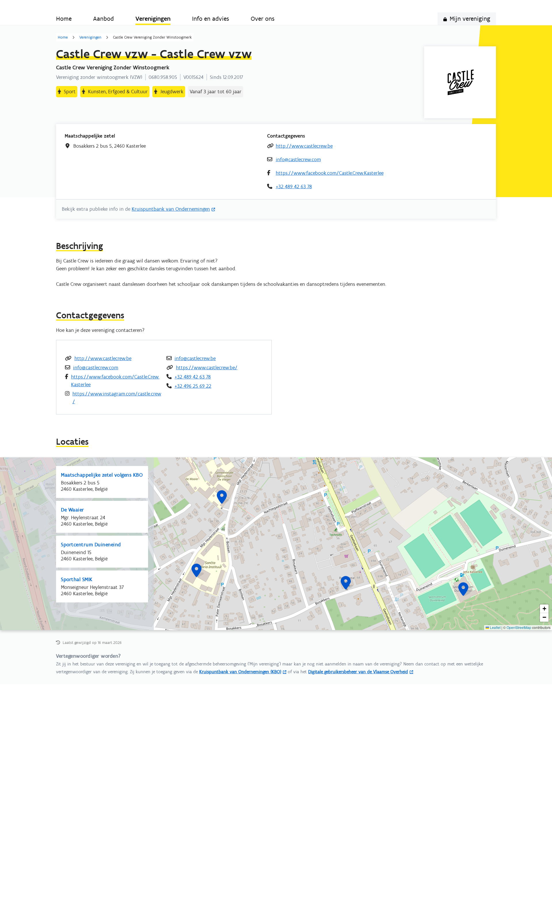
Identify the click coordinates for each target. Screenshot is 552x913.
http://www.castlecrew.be (304, 146)
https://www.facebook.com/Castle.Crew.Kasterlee (330, 173)
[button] (346, 582)
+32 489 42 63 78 (294, 186)
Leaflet (495, 627)
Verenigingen (90, 37)
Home (63, 37)
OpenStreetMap (519, 627)
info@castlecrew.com (298, 159)
